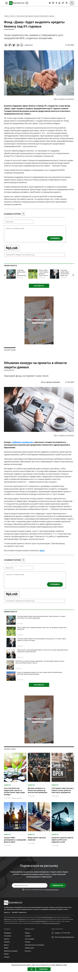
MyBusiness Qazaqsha (10, 951)
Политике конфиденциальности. (51, 923)
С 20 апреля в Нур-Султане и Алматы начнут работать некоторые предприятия (63, 790)
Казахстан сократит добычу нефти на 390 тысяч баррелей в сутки (62, 840)
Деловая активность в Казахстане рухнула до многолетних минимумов (37, 790)
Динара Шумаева (53, 382)
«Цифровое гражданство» (22, 442)
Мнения (6, 954)
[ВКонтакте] (6, 45)
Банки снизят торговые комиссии (37, 839)
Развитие (7, 942)
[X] (13, 45)
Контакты (28, 951)
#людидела (7, 933)
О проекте (28, 936)
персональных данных (51, 889)
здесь (42, 550)
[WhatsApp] (21, 45)
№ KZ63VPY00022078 (40, 921)
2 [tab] (41, 282)
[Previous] (5, 275)
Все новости (39, 286)
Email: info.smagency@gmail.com (64, 937)
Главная (6, 16)
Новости (12, 16)
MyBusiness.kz (8, 919)
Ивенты (6, 945)
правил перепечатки (48, 917)
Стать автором (29, 939)
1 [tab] (37, 282)
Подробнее (43, 969)
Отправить (55, 238)
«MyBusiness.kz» (21, 919)
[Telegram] (17, 45)
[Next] (73, 275)
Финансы (6, 939)
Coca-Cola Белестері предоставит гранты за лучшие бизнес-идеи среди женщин (14, 791)
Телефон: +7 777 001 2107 (62, 933)
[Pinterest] (9, 45)
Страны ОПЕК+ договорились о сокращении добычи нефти (15, 840)
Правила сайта (29, 948)
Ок (31, 969)
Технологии (7, 936)
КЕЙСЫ (6, 948)
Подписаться (58, 885)
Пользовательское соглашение (34, 945)
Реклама (6, 957)
